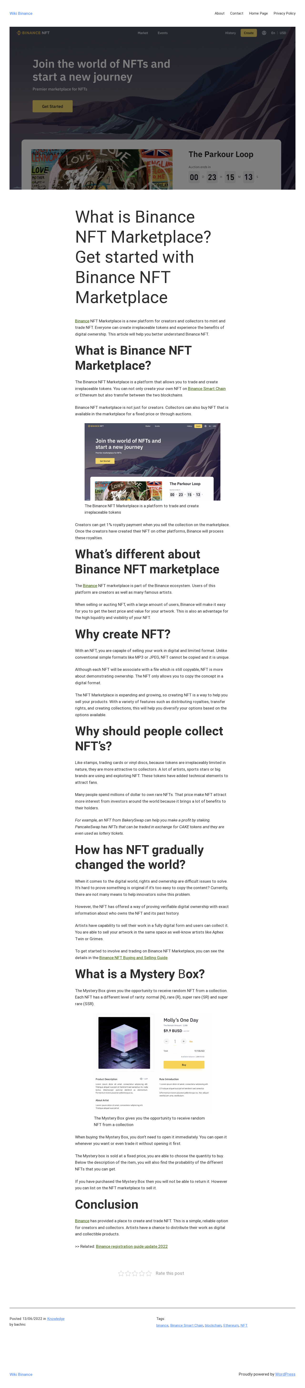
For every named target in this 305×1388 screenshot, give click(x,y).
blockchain (213, 1325)
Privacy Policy (284, 13)
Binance (82, 321)
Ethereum (231, 1325)
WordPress (285, 1374)
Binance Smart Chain (207, 388)
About (219, 13)
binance (162, 1325)
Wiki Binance (21, 13)
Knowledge (56, 1319)
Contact (236, 13)
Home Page (258, 13)
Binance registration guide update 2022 (132, 1246)
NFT (244, 1325)
